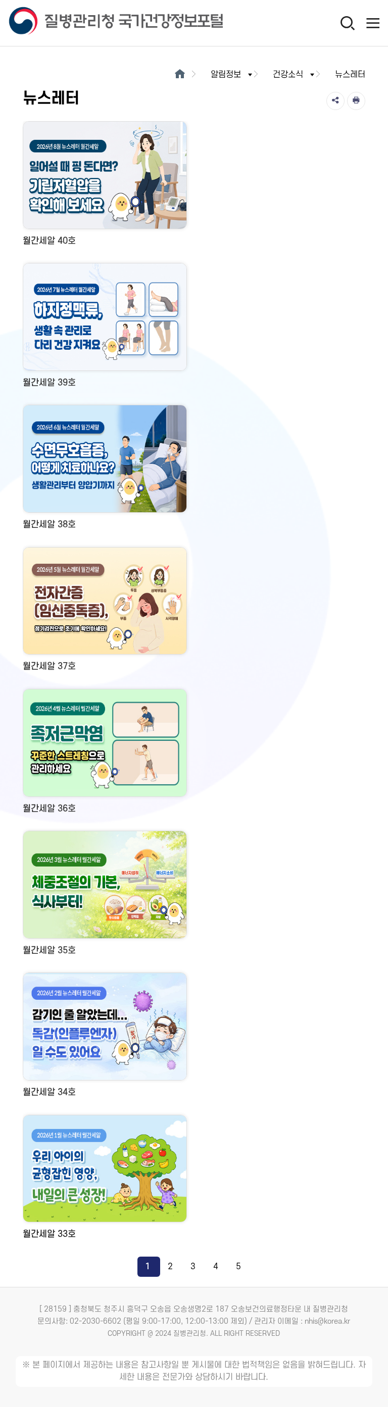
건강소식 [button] (288, 74)
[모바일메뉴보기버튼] (373, 22)
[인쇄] (356, 101)
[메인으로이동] (179, 75)
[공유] (335, 101)
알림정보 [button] (226, 74)
